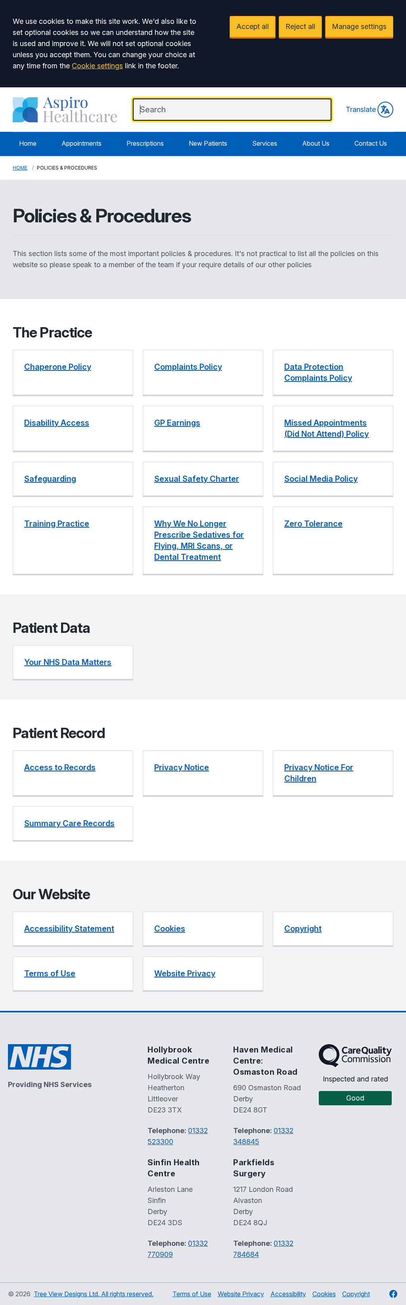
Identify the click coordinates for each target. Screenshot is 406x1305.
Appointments (81, 143)
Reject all (300, 26)
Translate (361, 109)
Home (27, 143)
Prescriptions (145, 143)
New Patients (208, 143)
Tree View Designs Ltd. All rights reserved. (93, 1294)
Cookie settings (97, 66)
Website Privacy (241, 1294)
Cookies (324, 1294)
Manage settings (359, 26)
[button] (73, 373)
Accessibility (288, 1294)
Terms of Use (191, 1294)
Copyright (356, 1294)
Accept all (252, 26)
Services (264, 143)
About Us (315, 143)
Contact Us (370, 143)
